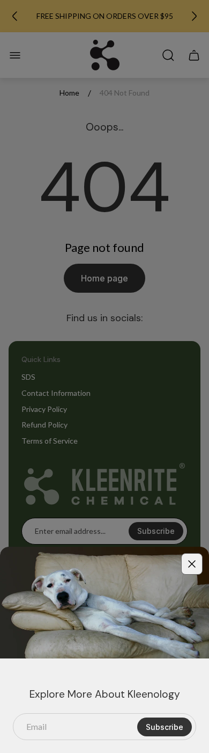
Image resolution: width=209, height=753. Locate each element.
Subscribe (164, 727)
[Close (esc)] (192, 564)
